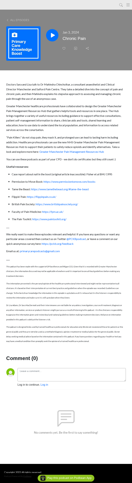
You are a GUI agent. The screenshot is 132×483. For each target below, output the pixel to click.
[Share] (88, 48)
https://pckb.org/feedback (58, 243)
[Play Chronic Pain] (52, 35)
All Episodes (19, 20)
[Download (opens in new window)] (76, 48)
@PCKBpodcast (76, 238)
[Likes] (64, 48)
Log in (44, 384)
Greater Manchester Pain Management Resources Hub (71, 151)
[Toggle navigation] (128, 5)
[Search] (121, 4)
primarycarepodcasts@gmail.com (40, 251)
